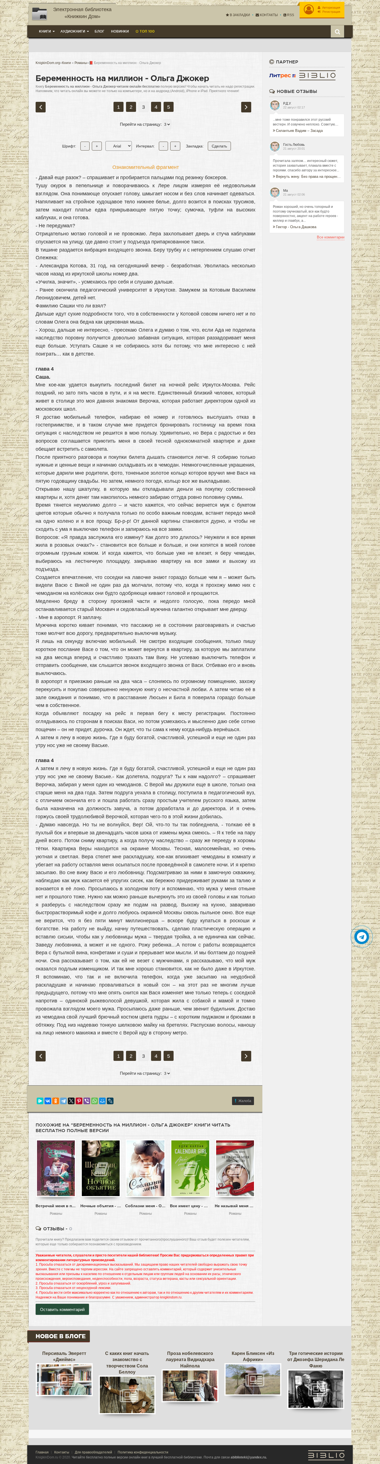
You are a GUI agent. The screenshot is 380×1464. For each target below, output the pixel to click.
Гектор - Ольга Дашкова (296, 227)
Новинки (120, 31)
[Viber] (86, 1101)
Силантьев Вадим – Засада (299, 131)
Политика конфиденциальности (143, 1452)
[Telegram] (63, 1101)
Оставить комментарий (62, 1309)
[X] (71, 1101)
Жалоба (244, 1101)
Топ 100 (147, 31)
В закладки (239, 15)
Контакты (268, 15)
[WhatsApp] (94, 1101)
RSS (290, 15)
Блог (99, 31)
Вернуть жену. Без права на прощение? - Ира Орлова (308, 176)
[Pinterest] (79, 1101)
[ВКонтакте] (48, 1101)
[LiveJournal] (110, 1101)
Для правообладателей (93, 1452)
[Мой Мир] (102, 1101)
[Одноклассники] (55, 1101)
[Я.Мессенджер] (40, 1101)
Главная (42, 1452)
